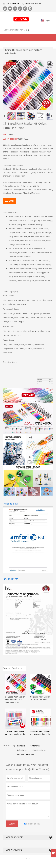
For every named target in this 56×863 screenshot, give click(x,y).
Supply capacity (10, 139)
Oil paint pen (22, 750)
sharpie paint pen (39, 750)
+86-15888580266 (33, 3)
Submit (12, 824)
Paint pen (21, 746)
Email (9, 201)
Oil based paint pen (25, 754)
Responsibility (10, 504)
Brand (6, 134)
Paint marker (34, 746)
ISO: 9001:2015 (10, 579)
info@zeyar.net (13, 3)
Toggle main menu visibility (52, 37)
